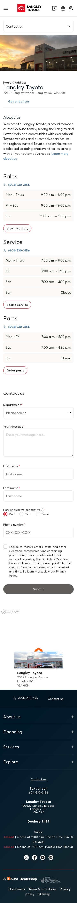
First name (11, 466)
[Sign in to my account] (71, 8)
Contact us (38, 779)
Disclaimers (16, 889)
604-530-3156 (38, 792)
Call (11, 514)
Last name (11, 488)
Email (45, 514)
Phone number (14, 524)
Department (12, 404)
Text (28, 514)
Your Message (14, 426)
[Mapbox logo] (10, 611)
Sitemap (44, 894)
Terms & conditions (42, 889)
